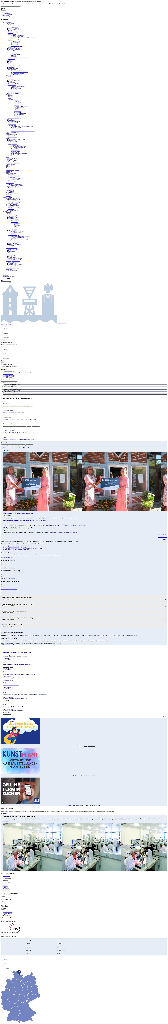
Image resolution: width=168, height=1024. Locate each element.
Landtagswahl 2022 (12, 141)
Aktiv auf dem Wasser (13, 249)
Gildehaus (16, 228)
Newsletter (10, 266)
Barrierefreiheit (6, 890)
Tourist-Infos (8, 212)
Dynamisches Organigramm (14, 28)
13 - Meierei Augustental (19, 115)
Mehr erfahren (63, 517)
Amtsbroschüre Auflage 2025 (7, 557)
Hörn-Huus (16, 224)
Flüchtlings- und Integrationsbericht (21, 57)
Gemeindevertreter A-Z (13, 122)
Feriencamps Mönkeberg (13, 93)
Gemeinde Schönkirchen (16, 179)
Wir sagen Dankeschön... (89, 746)
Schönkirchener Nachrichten (14, 121)
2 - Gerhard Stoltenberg (18, 102)
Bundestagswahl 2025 (13, 155)
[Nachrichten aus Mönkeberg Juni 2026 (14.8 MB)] (1, 576)
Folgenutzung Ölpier (15, 44)
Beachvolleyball (11, 251)
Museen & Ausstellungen (13, 235)
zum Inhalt (5, 12)
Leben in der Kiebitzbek (13, 132)
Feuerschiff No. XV (15, 220)
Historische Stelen (15, 100)
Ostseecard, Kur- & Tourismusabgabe (13, 259)
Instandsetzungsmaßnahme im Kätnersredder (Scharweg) (23, 131)
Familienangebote (12, 186)
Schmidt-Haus (17, 225)
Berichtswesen (14, 56)
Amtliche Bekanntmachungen (14, 29)
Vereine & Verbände (10, 192)
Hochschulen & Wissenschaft (14, 181)
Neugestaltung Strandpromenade (18, 86)
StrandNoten (13, 233)
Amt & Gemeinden (7, 22)
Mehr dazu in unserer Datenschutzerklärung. (11, 6)
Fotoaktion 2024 (11, 50)
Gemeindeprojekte (12, 69)
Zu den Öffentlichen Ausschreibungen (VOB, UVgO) (14, 547)
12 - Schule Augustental (19, 114)
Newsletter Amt (11, 47)
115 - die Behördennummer (14, 49)
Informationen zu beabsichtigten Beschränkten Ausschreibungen (24, 37)
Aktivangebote (11, 240)
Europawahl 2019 (14, 148)
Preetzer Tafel (11, 189)
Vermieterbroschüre (12, 263)
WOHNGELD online (12, 160)
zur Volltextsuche (6, 13)
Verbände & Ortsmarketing (11, 204)
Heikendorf (8, 60)
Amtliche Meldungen (5, 445)
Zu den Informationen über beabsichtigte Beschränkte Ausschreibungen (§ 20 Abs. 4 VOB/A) (22, 548)
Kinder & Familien (10, 183)
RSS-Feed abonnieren (162, 537)
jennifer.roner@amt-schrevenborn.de (8, 644)
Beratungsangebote (10, 190)
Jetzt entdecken (4, 813)
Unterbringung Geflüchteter (14, 48)
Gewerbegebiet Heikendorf (14, 199)
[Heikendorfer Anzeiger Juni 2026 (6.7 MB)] (1, 565)
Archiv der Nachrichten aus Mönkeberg (9, 578)
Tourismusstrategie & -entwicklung (13, 268)
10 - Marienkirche (17, 112)
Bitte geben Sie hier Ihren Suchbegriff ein (9, 344)
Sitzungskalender (11, 135)
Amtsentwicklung (14, 27)
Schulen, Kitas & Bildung (11, 173)
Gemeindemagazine (21, 445)
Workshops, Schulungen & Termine (15, 264)
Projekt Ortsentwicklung (16, 88)
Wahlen (7, 138)
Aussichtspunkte (14, 222)
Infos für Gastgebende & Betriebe (13, 261)
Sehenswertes (11, 218)
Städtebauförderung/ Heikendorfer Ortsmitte (20, 70)
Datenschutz (5, 887)
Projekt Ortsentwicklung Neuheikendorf (19, 72)
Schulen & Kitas (11, 174)
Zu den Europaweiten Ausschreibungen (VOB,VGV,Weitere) (16, 546)
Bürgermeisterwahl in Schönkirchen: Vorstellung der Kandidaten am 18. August (24, 520)
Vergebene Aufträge (15, 39)
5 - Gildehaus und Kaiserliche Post (21, 106)
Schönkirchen (8, 94)
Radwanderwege (11, 255)
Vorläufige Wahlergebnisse (19, 147)
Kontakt (4, 885)
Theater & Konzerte (12, 230)
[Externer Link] (20, 791)
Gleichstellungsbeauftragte (16, 54)
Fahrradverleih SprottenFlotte (14, 207)
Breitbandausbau (14, 43)
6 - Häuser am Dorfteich (19, 107)
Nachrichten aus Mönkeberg (14, 83)
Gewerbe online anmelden (13, 163)
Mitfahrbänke (11, 209)
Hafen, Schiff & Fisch (13, 243)
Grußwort (10, 61)
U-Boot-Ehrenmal (15, 219)
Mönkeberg (8, 75)
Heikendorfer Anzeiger (13, 68)
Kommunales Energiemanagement (18, 129)
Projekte (10, 40)
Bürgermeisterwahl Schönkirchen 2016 (19, 153)
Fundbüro (8, 166)
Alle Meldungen (164, 539)
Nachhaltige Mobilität (10, 206)
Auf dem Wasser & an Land (11, 248)
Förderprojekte (14, 89)
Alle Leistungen (9, 159)
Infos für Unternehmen (13, 203)
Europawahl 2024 (12, 140)
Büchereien (10, 180)
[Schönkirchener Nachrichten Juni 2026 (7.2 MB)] (1, 586)
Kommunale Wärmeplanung (17, 46)
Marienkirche (16, 226)
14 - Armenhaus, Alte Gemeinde (20, 116)
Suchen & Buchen (9, 213)
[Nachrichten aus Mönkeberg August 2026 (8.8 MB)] (1, 573)
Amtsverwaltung (11, 51)
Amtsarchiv (13, 55)
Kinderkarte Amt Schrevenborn (17, 185)
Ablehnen (3, 8)
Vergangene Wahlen (12, 144)
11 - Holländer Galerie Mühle (20, 113)
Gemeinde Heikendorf (15, 178)
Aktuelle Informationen (13, 262)
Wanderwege (11, 253)
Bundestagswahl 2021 (15, 145)
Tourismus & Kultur (7, 211)
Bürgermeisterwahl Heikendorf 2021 (18, 146)
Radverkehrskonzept (15, 42)
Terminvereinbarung (10, 168)
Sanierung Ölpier (14, 87)
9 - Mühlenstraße (17, 111)
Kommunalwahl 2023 (12, 142)
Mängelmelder (9, 167)
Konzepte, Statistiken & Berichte (15, 265)
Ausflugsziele (11, 245)
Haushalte (10, 33)
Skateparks (10, 256)
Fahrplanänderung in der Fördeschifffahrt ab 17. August (18, 513)
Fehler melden (6, 888)
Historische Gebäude (15, 223)
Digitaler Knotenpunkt (15, 41)
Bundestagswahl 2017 (15, 151)
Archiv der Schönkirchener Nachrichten (9, 589)
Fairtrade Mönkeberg (12, 90)
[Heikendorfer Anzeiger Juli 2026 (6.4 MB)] (1, 564)
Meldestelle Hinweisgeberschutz (12, 170)
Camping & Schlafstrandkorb (14, 244)
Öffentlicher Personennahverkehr (12, 205)
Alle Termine (164, 716)
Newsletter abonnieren (162, 534)
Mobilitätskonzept (14, 128)
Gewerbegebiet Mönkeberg (14, 202)
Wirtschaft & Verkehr (7, 197)
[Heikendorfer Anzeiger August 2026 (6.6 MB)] (1, 563)
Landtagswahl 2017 (15, 152)
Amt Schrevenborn (10, 23)
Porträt (9, 24)
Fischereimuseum (14, 238)
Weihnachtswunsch (12, 187)
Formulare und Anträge (13, 31)
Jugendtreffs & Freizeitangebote (15, 184)
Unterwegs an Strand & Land (12, 216)
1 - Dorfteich (16, 101)
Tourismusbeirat (9, 269)
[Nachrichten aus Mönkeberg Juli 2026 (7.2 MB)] (1, 574)
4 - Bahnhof (16, 105)
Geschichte (13, 26)
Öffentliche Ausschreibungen (17, 36)
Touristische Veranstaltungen (12, 215)
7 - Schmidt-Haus (17, 108)
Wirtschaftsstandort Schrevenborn (13, 198)
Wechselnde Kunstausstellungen (15, 258)
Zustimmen (3, 9)
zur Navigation (6, 15)
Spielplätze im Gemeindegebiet (14, 92)
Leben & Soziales (6, 172)
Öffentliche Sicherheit (10, 164)
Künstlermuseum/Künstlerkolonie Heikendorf (20, 236)
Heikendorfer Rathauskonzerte (17, 231)
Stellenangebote (9, 171)
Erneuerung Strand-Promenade (17, 73)
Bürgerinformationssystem (13, 96)
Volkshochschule (11, 177)
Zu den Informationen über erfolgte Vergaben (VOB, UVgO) (16, 549)
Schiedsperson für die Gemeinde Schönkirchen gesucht (17, 528)
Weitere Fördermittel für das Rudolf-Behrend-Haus (17, 447)
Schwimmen (11, 252)
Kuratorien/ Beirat (12, 124)
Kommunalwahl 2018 (15, 150)
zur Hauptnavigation (7, 14)
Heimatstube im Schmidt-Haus (17, 237)
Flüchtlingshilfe (9, 194)
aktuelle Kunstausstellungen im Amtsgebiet (86, 775)
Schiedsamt (8, 196)
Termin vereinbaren (12, 161)
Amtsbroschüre (11, 59)
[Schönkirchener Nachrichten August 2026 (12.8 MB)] (1, 584)
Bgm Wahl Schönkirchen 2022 (17, 154)
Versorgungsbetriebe (10, 165)
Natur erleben (14, 229)
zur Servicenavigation (7, 16)
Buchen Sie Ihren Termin (72, 805)
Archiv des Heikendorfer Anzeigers (8, 567)
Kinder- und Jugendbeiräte (13, 158)
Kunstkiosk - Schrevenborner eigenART (19, 239)
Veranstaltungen (14, 246)
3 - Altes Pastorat (17, 103)
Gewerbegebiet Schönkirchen (14, 200)
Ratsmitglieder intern (12, 137)
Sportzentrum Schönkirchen (14, 176)
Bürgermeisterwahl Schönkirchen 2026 (16, 139)
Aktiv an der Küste (15, 242)
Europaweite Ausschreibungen (17, 35)
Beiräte (7, 157)
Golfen (9, 250)
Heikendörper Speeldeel (16, 232)
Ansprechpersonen (15, 53)
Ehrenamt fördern (12, 193)
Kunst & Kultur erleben (11, 257)
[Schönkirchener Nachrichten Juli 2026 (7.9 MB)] (1, 585)
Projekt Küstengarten (15, 74)
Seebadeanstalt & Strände (13, 217)
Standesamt (8, 133)
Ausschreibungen (12, 34)
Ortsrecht (10, 30)
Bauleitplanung (11, 67)
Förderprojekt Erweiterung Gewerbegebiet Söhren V (22, 126)
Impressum (5, 886)
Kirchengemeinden (10, 191)
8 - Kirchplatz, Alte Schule (19, 109)
